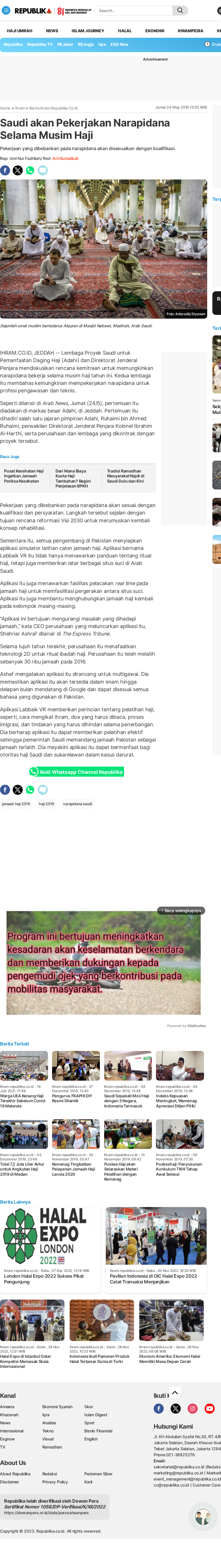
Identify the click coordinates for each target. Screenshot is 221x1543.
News (52, 30)
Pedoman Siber (98, 1473)
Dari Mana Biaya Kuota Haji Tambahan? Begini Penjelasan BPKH (73, 478)
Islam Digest (95, 1414)
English (91, 1438)
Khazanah (9, 1414)
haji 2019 (46, 803)
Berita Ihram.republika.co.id (53, 108)
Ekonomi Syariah (57, 1406)
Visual (48, 1438)
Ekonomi (154, 30)
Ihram (20, 108)
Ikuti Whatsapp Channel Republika (81, 772)
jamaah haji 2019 (16, 803)
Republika (13, 44)
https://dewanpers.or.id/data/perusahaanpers (46, 1512)
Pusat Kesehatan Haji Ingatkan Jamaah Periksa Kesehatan (24, 475)
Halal (125, 30)
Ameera (7, 1406)
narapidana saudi (77, 803)
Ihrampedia (190, 30)
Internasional (11, 1430)
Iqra (45, 1414)
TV (2, 1446)
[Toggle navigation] (6, 10)
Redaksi (49, 1473)
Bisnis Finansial (98, 1430)
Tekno (48, 1430)
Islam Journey (88, 30)
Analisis (49, 1422)
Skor (88, 1406)
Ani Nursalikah (65, 158)
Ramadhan (52, 1446)
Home (5, 108)
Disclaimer (9, 1481)
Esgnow (7, 1438)
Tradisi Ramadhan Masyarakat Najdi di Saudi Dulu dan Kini (125, 475)
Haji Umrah (20, 30)
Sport (89, 1422)
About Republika (15, 1473)
